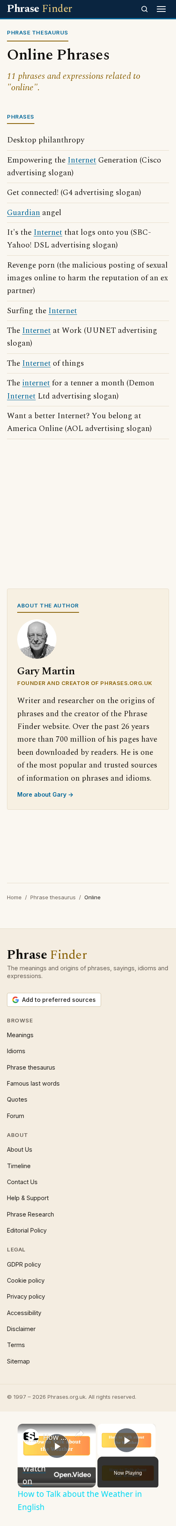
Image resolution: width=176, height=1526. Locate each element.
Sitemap (18, 1361)
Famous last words (33, 1083)
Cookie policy (26, 1280)
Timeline (19, 1165)
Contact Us (22, 1181)
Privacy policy (26, 1296)
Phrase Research (30, 1214)
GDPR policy (24, 1264)
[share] (79, 1433)
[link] (31, 1437)
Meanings (20, 1034)
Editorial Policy (27, 1230)
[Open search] (144, 9)
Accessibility (24, 1312)
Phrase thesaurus (53, 897)
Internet (82, 160)
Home (14, 897)
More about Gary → (45, 794)
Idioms (16, 1050)
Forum (15, 1115)
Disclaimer (21, 1328)
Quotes (17, 1099)
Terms (16, 1344)
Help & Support (28, 1197)
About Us (19, 1149)
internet (36, 383)
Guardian (23, 213)
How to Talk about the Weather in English (55, 1437)
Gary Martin (46, 671)
